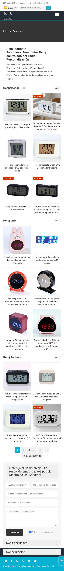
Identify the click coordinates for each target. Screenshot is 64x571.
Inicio (5, 31)
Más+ (57, 88)
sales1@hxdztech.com (17, 3)
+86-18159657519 (40, 3)
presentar (14, 532)
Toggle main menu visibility (57, 14)
